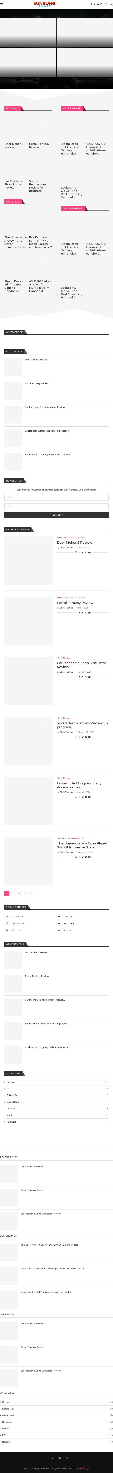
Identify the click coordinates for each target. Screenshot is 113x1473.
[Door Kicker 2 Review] (28, 32)
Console (57, 1108)
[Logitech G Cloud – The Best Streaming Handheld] (72, 170)
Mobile (57, 1115)
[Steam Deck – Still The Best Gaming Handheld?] (15, 264)
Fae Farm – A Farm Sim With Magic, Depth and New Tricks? (40, 242)
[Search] (106, 4)
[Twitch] (101, 4)
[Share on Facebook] (79, 552)
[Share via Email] (89, 552)
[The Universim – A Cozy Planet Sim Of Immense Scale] (15, 220)
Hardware (57, 1121)
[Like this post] (76, 552)
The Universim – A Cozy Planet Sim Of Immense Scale (82, 845)
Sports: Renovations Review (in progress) (84, 73)
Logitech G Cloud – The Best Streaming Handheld (72, 192)
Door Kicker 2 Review (16, 43)
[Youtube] (98, 4)
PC (57, 1088)
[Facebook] (91, 4)
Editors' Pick (57, 1095)
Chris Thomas (66, 547)
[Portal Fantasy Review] (85, 32)
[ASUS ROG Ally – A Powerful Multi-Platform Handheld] (40, 264)
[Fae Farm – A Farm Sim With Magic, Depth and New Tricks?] (40, 220)
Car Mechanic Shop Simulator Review (25, 73)
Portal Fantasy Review (73, 43)
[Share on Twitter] (83, 552)
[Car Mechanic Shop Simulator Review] (28, 62)
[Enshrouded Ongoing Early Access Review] (13, 462)
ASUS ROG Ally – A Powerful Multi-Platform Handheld (40, 286)
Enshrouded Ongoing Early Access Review (47, 454)
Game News (57, 1101)
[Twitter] (94, 4)
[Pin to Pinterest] (86, 552)
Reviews (57, 1082)
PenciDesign (83, 1468)
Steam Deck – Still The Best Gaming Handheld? (13, 286)
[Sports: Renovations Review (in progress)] (85, 62)
